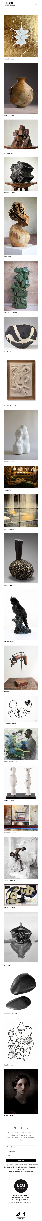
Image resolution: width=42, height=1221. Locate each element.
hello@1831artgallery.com (22, 1202)
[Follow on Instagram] (18, 1214)
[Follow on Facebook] (24, 1214)
